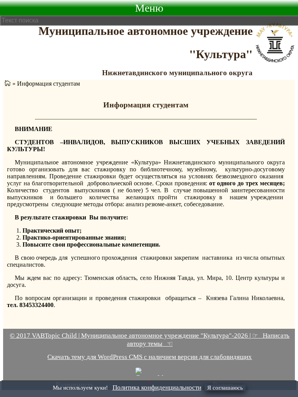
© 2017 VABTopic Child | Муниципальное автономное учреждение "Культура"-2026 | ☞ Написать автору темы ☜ (149, 339)
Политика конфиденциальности (157, 387)
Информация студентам (146, 104)
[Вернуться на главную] (7, 83)
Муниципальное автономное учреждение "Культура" (145, 42)
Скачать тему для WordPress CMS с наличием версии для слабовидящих (149, 357)
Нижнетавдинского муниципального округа (177, 72)
